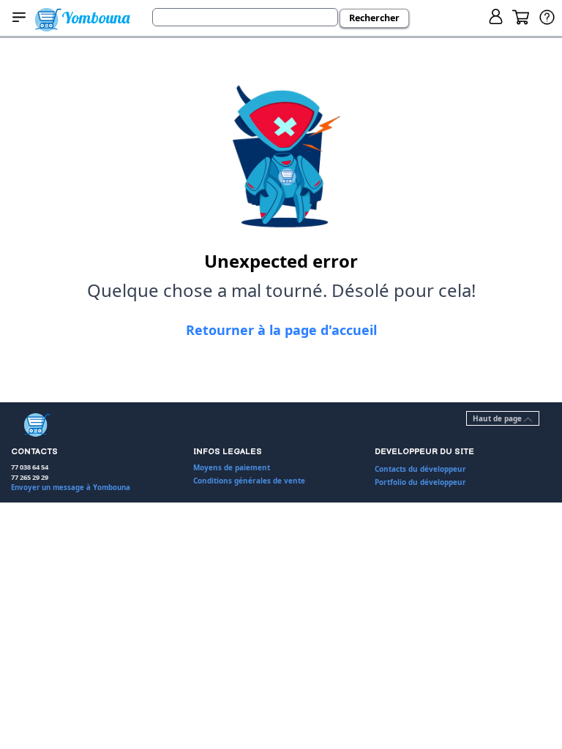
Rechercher (374, 18)
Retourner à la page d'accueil (281, 330)
